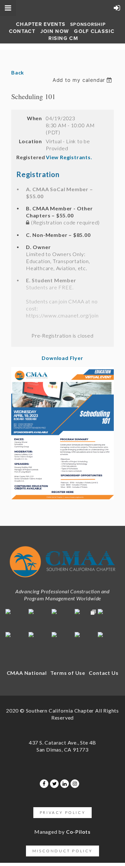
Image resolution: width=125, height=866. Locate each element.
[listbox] (83, 80)
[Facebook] (44, 783)
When (34, 118)
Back (17, 72)
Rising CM (63, 38)
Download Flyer (62, 358)
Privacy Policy (62, 812)
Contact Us (103, 673)
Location (30, 141)
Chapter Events (40, 24)
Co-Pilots (78, 832)
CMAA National (27, 673)
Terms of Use (67, 673)
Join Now (54, 31)
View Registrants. (69, 157)
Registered (29, 157)
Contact (22, 31)
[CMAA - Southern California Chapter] (62, 579)
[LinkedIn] (64, 783)
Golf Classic (94, 31)
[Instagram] (75, 783)
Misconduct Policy (62, 850)
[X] (54, 783)
